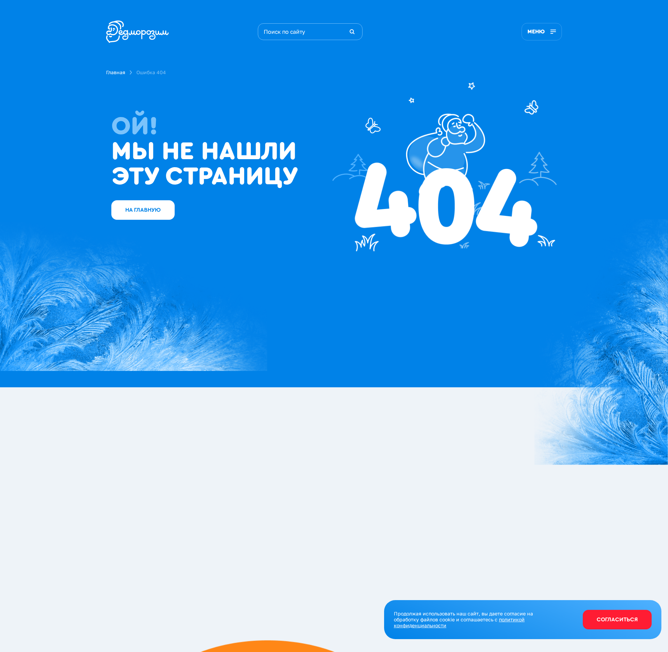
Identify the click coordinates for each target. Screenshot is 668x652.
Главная (115, 72)
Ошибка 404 (151, 72)
